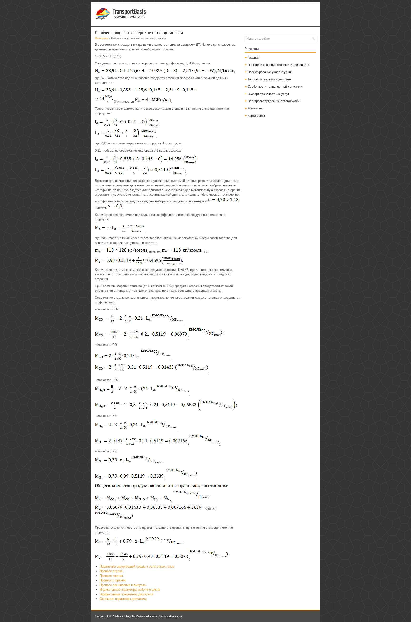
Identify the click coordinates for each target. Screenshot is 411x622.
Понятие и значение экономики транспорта (278, 65)
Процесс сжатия (111, 576)
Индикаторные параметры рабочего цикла (130, 589)
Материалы (101, 38)
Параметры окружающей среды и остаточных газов (137, 566)
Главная (253, 57)
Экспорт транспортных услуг (268, 94)
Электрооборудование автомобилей (273, 101)
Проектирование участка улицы (270, 72)
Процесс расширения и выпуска (123, 585)
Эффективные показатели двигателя (126, 594)
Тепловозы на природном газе (269, 79)
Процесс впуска (111, 571)
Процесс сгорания (113, 580)
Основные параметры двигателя (123, 599)
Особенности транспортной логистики (275, 86)
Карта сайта (256, 115)
